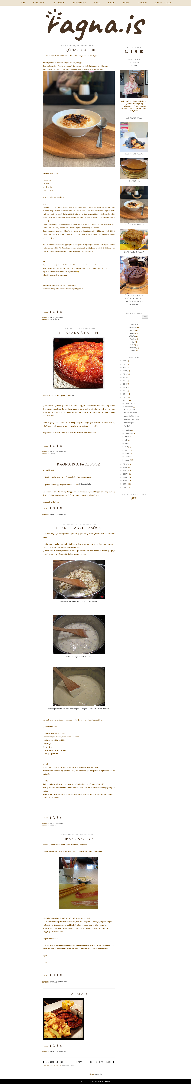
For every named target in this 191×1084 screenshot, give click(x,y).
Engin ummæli (62, 451)
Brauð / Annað (163, 2)
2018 (125, 377)
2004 (125, 484)
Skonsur (134, 181)
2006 (125, 477)
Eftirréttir (79, 2)
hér (73, 395)
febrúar (128, 457)
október (128, 430)
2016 (125, 384)
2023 (125, 364)
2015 (125, 387)
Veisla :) (78, 994)
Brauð (132, 333)
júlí (126, 440)
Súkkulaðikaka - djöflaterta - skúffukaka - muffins (134, 300)
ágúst (127, 437)
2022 (125, 367)
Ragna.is (98, 1074)
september (129, 433)
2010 (125, 464)
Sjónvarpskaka (134, 252)
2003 (125, 487)
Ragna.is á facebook (78, 464)
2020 (125, 371)
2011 (125, 401)
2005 (125, 481)
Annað (132, 330)
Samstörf (134, 65)
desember (129, 403)
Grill (97, 2)
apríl (126, 450)
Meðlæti (142, 2)
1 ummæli (60, 823)
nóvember (129, 407)
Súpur (126, 2)
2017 (125, 381)
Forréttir (38, 2)
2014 (125, 391)
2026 (125, 361)
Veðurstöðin (134, 63)
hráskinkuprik (78, 839)
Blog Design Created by (95, 1081)
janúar (127, 460)
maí (126, 447)
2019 (125, 374)
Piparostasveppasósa (78, 528)
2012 (125, 397)
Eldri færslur (101, 1062)
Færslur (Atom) (68, 1066)
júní (126, 443)
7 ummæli (60, 317)
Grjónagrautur (79, 50)
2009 (125, 467)
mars (127, 453)
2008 (125, 471)
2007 (125, 474)
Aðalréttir (58, 2)
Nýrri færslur (56, 1062)
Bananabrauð (134, 154)
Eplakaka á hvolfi (78, 333)
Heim (22, 2)
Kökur (111, 2)
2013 (125, 394)
